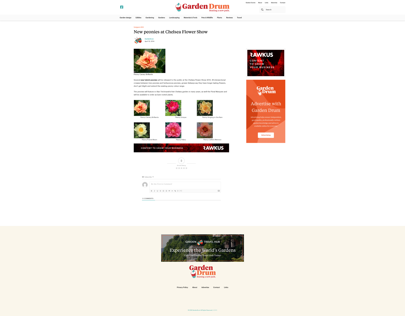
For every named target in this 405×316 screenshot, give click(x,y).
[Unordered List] (166, 191)
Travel (239, 18)
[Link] (175, 191)
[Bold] (151, 191)
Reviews (229, 18)
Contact (282, 2)
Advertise (274, 2)
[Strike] (160, 191)
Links (266, 2)
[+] (181, 190)
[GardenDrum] (203, 7)
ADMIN (215, 310)
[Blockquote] (169, 191)
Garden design (125, 18)
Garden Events (250, 2)
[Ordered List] (163, 191)
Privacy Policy (182, 287)
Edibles (138, 18)
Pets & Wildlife (207, 18)
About (260, 2)
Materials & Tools (190, 18)
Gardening (150, 18)
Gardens (161, 18)
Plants (219, 18)
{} (178, 190)
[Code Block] (172, 191)
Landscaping (174, 18)
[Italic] (154, 191)
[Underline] (157, 191)
